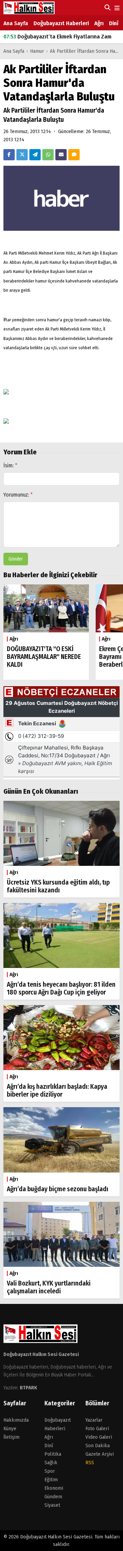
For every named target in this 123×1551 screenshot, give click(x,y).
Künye (9, 1428)
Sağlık (50, 1462)
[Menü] (116, 8)
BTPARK (28, 1388)
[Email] (61, 154)
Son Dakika (97, 1445)
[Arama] (106, 7)
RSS (89, 1462)
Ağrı (99, 23)
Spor (49, 1471)
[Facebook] (9, 154)
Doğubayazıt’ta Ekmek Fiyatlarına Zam (57, 36)
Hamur (37, 51)
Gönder (16, 559)
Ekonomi (53, 1488)
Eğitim (51, 1479)
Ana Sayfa (15, 23)
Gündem (53, 1496)
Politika (52, 1454)
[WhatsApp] (48, 154)
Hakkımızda (16, 1420)
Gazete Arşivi (99, 1454)
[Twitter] (22, 154)
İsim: (10, 465)
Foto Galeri (97, 1428)
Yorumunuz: (18, 494)
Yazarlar (93, 1420)
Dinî (113, 23)
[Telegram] (35, 154)
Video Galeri (98, 1437)
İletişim (11, 1437)
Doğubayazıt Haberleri (61, 23)
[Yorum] (74, 154)
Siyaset (52, 1505)
